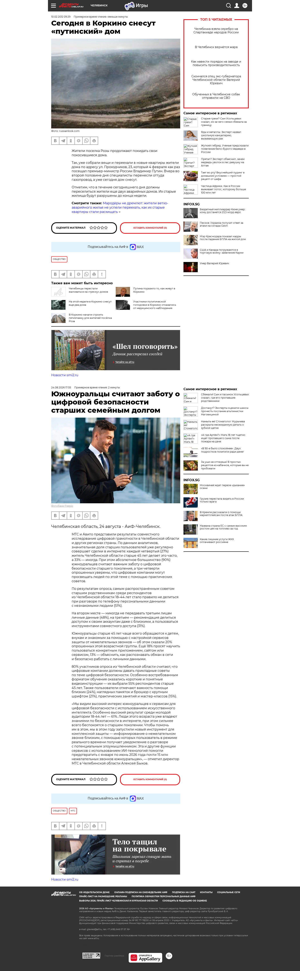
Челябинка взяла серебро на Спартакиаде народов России (216, 30)
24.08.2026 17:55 (61, 387)
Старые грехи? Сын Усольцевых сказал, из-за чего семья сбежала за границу (224, 122)
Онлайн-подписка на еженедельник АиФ (140, 892)
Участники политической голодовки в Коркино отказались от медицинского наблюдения (154, 305)
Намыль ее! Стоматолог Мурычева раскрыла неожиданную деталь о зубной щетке (223, 424)
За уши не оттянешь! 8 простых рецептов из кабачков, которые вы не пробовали (225, 465)
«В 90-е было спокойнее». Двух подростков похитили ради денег (222, 450)
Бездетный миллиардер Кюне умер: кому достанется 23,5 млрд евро (222, 211)
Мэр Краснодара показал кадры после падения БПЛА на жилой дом (223, 238)
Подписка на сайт (183, 892)
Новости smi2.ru (64, 375)
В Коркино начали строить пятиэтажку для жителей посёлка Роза (90, 318)
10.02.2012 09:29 (60, 16)
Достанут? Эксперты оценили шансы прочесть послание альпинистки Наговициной (224, 411)
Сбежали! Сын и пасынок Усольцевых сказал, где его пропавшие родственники (225, 397)
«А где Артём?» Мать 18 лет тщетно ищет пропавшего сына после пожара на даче (223, 438)
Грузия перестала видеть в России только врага (222, 500)
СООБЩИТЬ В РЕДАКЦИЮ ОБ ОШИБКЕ (184, 900)
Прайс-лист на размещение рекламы (103, 896)
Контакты (206, 892)
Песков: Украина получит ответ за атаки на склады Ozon (221, 224)
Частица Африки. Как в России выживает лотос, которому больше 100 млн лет (223, 189)
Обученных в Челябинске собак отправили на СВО (216, 96)
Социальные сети (228, 892)
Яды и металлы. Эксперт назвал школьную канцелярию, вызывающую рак (221, 135)
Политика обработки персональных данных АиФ (164, 896)
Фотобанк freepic (62, 505)
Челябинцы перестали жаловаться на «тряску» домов (88, 290)
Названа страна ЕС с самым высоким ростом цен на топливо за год (223, 527)
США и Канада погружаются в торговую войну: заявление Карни (221, 251)
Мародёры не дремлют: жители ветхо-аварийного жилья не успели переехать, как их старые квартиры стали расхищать (120, 207)
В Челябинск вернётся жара (216, 47)
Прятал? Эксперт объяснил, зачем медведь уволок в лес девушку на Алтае (222, 162)
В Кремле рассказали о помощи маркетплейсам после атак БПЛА (221, 514)
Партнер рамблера (114, 955)
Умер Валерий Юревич (214, 263)
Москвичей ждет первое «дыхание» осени (222, 487)
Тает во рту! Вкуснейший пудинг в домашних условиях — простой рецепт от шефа (222, 176)
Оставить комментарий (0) (150, 228)
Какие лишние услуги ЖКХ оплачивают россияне (217, 541)
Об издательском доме (94, 892)
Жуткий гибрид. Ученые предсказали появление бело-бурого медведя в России (225, 149)
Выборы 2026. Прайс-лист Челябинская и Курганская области (118, 900)
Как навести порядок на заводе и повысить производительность (216, 63)
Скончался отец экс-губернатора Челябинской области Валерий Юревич (216, 80)
